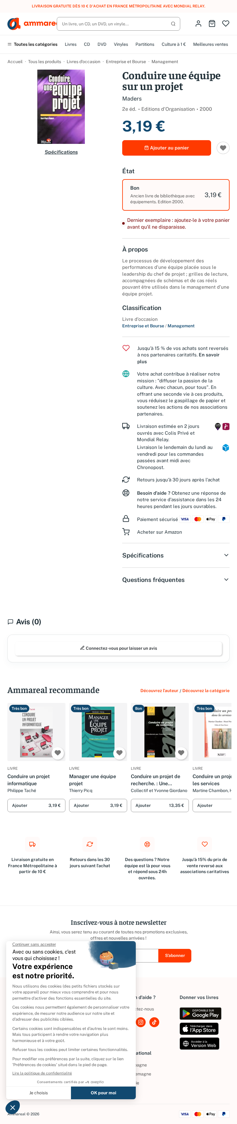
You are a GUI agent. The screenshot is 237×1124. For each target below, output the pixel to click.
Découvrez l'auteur (159, 690)
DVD (102, 44)
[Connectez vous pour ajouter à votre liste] (223, 148)
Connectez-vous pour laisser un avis (121, 648)
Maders (132, 98)
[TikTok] (154, 1022)
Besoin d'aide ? (153, 493)
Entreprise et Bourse (126, 61)
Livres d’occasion (83, 61)
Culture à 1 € (174, 44)
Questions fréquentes (153, 580)
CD (87, 44)
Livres (71, 44)
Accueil (15, 61)
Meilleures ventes (210, 44)
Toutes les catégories (35, 44)
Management (165, 61)
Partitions (144, 44)
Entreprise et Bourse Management (158, 325)
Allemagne (136, 1073)
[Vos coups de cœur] (226, 24)
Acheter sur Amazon (159, 532)
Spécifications (61, 152)
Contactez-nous (138, 1008)
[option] (176, 195)
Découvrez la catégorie (206, 690)
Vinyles (121, 44)
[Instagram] (141, 1022)
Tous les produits (44, 61)
